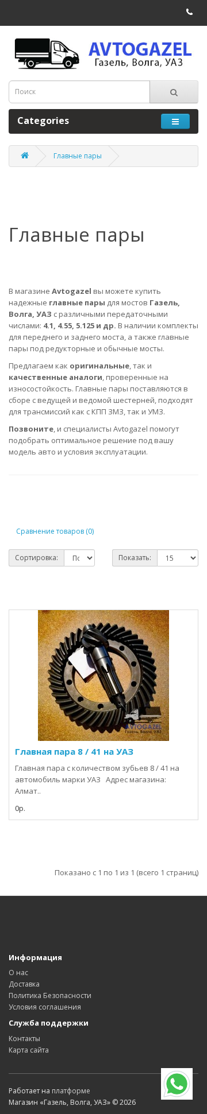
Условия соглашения (45, 1007)
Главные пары (77, 156)
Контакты (24, 1038)
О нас (18, 972)
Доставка (24, 984)
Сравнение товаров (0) (55, 531)
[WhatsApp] (177, 1084)
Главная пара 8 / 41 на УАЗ (74, 751)
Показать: (134, 557)
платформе (71, 1091)
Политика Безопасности (50, 995)
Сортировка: (36, 557)
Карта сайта (29, 1050)
